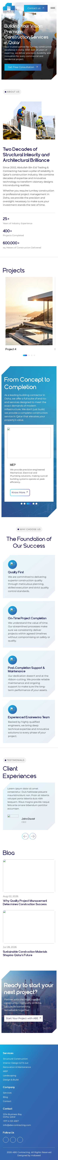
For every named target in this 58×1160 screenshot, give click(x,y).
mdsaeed (36, 1155)
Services (7, 1092)
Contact (7, 1101)
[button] (25, 355)
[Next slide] (32, 836)
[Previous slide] (25, 836)
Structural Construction (15, 1058)
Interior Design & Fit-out (15, 1063)
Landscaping (9, 1075)
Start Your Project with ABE (22, 1018)
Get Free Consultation (21, 67)
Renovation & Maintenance (17, 1067)
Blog (5, 1097)
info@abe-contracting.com (17, 1125)
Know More (18, 492)
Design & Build (10, 1079)
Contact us (34, 8)
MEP (5, 1071)
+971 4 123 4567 (11, 1121)
